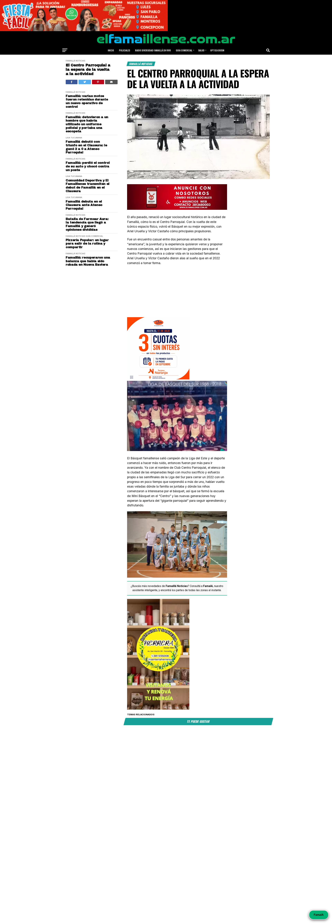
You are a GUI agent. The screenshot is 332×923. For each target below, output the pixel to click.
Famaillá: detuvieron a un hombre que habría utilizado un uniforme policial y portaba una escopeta (87, 124)
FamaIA (319, 914)
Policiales (124, 50)
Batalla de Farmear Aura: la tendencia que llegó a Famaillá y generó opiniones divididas (87, 224)
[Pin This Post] (98, 82)
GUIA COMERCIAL (184, 50)
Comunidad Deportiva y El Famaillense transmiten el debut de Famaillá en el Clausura (87, 186)
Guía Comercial (94, 236)
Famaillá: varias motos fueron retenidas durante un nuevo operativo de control (87, 101)
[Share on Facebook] (71, 82)
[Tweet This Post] (85, 82)
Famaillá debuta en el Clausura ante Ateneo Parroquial (84, 205)
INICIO (111, 50)
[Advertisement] (177, 293)
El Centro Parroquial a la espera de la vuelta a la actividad (88, 69)
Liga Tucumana (74, 137)
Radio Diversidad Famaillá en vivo (153, 50)
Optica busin (217, 50)
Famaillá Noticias (75, 60)
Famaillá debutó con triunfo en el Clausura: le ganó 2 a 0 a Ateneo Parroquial (86, 147)
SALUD (201, 50)
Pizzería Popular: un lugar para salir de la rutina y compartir (87, 243)
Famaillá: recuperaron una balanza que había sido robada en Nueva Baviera (88, 261)
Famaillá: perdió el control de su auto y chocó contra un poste (88, 166)
